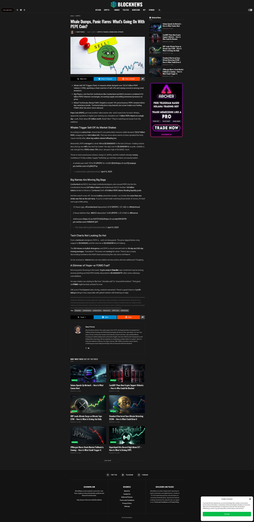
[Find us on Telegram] (21, 10)
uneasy (135, 155)
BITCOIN (98, 10)
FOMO (75, 284)
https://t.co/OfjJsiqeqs (126, 163)
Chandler (115, 270)
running (109, 251)
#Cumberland (91, 207)
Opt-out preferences (221, 518)
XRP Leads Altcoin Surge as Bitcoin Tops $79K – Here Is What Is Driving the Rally (86, 418)
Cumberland (75, 184)
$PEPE (99, 163)
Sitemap (127, 506)
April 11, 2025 (91, 32)
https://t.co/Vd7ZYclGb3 (93, 219)
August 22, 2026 (76, 391)
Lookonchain (86, 132)
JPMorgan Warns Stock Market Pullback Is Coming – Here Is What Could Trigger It (87, 449)
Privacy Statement (233, 518)
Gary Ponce (80, 32)
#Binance (133, 213)
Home (72, 16)
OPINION (151, 10)
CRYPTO (106, 10)
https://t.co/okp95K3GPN (115, 219)
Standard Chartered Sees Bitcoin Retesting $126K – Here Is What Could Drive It (126, 418)
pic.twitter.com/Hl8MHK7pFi (85, 221)
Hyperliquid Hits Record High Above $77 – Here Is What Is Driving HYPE (125, 449)
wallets (100, 196)
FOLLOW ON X (7, 10)
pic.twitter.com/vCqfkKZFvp (85, 166)
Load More (107, 460)
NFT (144, 10)
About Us (127, 491)
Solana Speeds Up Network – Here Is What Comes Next (86, 387)
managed (88, 143)
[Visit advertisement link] (166, 110)
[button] (250, 499)
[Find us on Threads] (24, 10)
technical (79, 240)
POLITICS (126, 10)
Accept (226, 514)
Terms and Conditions (127, 500)
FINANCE (117, 10)
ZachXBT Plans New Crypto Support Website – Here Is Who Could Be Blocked (126, 387)
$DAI (113, 163)
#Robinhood (134, 207)
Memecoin (106, 310)
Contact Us (126, 494)
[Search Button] (159, 10)
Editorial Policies (127, 497)
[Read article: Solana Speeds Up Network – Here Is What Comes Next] (88, 373)
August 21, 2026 (76, 422)
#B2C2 (93, 213)
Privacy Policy (127, 503)
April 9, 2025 (106, 171)
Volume (88, 260)
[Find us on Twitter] (17, 10)
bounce (86, 290)
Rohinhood (124, 310)
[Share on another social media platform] (142, 79)
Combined (95, 190)
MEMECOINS (136, 10)
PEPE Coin (115, 310)
